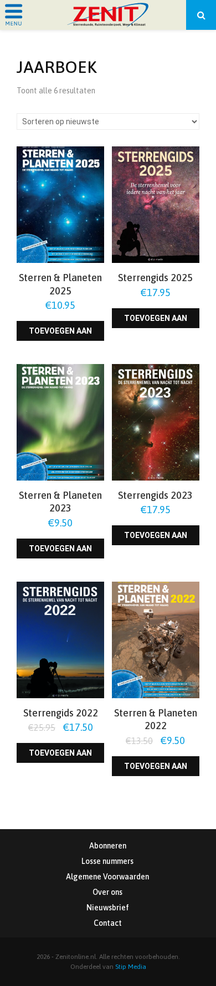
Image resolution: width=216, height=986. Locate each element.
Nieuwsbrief (107, 907)
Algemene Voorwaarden (107, 876)
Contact (108, 923)
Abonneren (107, 845)
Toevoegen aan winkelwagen (60, 333)
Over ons (107, 892)
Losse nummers (107, 861)
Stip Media (130, 967)
